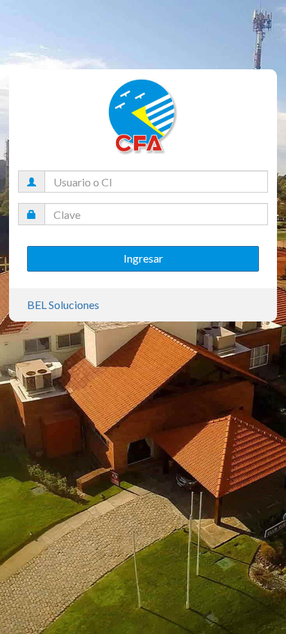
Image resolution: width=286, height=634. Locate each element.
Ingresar (143, 258)
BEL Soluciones (63, 304)
